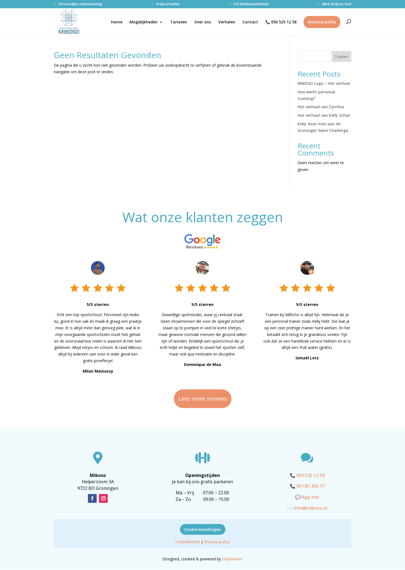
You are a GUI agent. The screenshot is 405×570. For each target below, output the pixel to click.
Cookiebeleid (187, 541)
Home (116, 22)
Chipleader (232, 558)
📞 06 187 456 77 (307, 486)
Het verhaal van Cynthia (321, 106)
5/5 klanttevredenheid (248, 4)
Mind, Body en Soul (334, 4)
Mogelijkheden (143, 22)
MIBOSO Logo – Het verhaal (324, 83)
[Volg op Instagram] (103, 498)
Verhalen (226, 22)
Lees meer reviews (203, 398)
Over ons (202, 22)
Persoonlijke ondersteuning (78, 4)
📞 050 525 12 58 (280, 22)
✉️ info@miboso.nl (307, 508)
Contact (250, 22)
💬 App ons (307, 497)
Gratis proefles (165, 4)
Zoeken (341, 56)
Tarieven (178, 22)
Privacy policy (217, 541)
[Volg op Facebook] (92, 498)
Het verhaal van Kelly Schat (324, 115)
